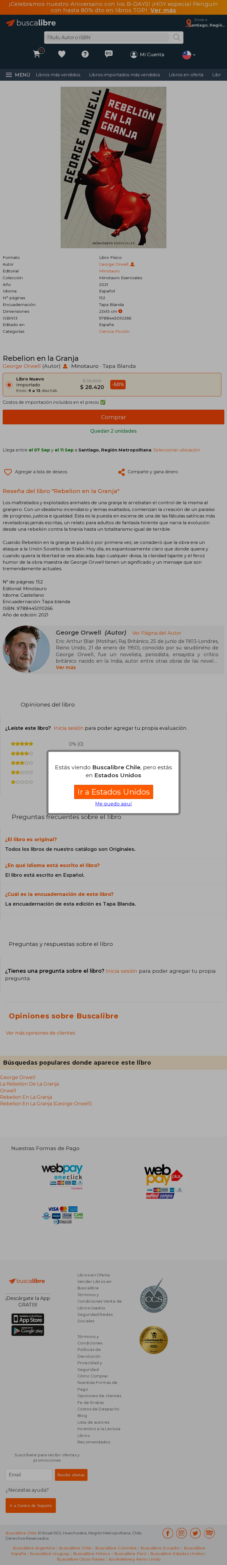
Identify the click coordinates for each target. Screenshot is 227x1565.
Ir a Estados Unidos (113, 791)
